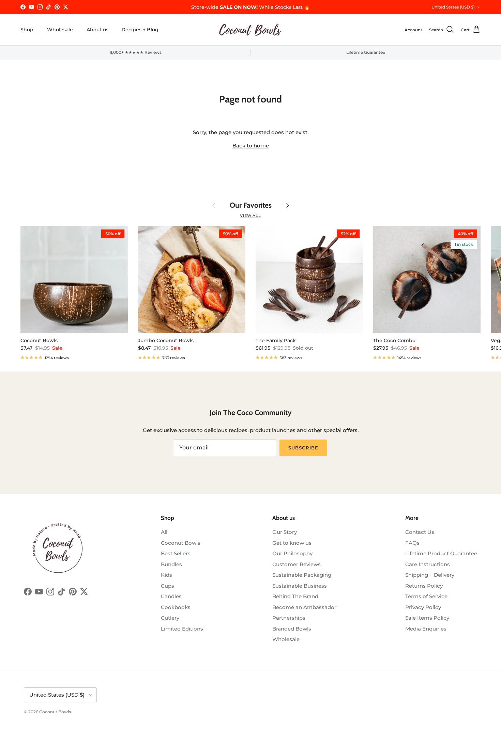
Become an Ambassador (304, 607)
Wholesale (60, 30)
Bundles (171, 564)
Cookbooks (176, 607)
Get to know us (292, 543)
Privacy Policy (423, 607)
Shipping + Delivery (429, 575)
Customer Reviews (296, 564)
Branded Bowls (291, 628)
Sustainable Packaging (301, 575)
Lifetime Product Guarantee (441, 553)
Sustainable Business (299, 586)
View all (250, 215)
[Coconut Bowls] (250, 29)
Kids (166, 575)
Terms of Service (426, 596)
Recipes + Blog (140, 30)
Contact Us (419, 532)
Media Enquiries (425, 628)
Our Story (284, 532)
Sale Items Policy (427, 618)
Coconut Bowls (180, 543)
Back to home (250, 145)
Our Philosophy (292, 553)
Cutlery (170, 618)
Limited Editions (182, 628)
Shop (26, 30)
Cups (167, 586)
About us (97, 30)
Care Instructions (427, 564)
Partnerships (288, 618)
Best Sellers (176, 553)
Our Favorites (251, 205)
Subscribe (303, 447)
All (164, 532)
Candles (171, 596)
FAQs (412, 543)
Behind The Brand (295, 596)
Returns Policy (424, 586)
